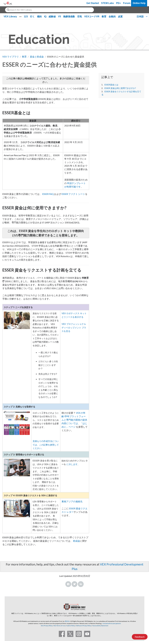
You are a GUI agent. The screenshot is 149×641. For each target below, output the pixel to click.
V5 (59, 16)
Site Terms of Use (59, 625)
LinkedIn (81, 584)
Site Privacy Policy (47, 625)
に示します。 (73, 464)
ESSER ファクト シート (73, 194)
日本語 (140, 16)
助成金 (76, 540)
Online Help (139, 3)
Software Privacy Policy (83, 625)
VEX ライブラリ (10, 56)
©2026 (67, 621)
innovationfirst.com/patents (111, 623)
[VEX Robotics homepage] (7, 3)
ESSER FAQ (48, 194)
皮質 (120, 16)
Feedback (140, 636)
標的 (39, 16)
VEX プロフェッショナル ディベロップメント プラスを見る (74, 328)
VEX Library (10, 16)
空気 (79, 16)
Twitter (74, 584)
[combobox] (49, 9)
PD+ (118, 3)
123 (26, 16)
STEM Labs (107, 3)
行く (32, 16)
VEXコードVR (91, 16)
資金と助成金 (37, 56)
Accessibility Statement (100, 625)
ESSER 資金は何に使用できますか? (120, 88)
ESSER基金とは (111, 85)
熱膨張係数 (69, 16)
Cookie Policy (70, 625)
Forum (126, 3)
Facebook (68, 584)
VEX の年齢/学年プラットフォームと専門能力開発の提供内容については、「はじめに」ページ (74, 419)
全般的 (112, 16)
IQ (45, 16)
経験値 (52, 16)
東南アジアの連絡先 (72, 501)
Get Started (92, 3)
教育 (104, 16)
